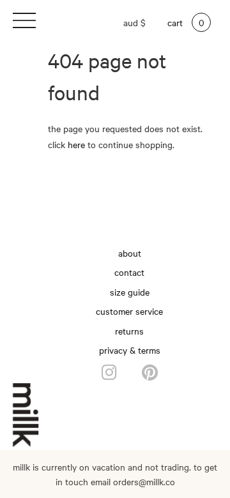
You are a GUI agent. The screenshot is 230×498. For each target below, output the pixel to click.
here (76, 144)
